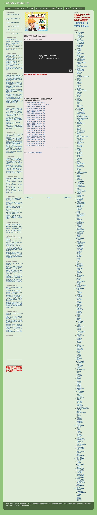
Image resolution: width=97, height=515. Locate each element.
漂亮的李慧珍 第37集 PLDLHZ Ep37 (36, 110)
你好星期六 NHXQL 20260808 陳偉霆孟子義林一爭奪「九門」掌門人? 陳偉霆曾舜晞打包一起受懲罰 (14, 110)
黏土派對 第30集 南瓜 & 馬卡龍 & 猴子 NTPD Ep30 (14, 182)
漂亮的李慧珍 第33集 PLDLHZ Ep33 (36, 117)
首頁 (48, 198)
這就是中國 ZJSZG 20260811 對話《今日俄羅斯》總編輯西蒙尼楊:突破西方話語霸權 (14, 127)
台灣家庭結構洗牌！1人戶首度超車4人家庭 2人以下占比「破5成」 (14, 172)
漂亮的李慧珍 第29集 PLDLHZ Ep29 (36, 125)
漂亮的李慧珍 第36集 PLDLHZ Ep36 (36, 112)
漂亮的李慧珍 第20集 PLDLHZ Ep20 (36, 141)
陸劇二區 (23, 8)
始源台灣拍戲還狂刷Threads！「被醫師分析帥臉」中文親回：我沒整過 (14, 162)
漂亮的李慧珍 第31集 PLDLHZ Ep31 (36, 121)
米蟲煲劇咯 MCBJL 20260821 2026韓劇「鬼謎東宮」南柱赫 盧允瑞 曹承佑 (14, 208)
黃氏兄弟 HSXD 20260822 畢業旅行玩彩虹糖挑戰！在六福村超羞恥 (14, 147)
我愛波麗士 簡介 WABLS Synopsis (14, 226)
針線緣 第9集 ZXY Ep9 (11, 39)
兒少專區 (52, 8)
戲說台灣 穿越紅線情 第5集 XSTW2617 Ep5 (12, 44)
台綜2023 (31, 8)
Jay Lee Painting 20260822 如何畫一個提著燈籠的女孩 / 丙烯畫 (14, 134)
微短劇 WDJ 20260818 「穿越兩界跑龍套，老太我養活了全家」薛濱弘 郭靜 (14, 68)
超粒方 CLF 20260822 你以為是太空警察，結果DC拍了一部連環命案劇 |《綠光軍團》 (14, 151)
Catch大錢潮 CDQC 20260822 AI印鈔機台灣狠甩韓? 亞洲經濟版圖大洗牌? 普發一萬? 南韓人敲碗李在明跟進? (14, 91)
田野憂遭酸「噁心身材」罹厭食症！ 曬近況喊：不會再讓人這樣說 (14, 166)
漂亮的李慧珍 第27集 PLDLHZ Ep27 (36, 128)
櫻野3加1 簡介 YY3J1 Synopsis (13, 232)
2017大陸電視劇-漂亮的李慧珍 (35, 152)
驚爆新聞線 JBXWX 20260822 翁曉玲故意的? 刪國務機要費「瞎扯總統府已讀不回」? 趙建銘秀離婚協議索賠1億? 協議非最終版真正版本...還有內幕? (14, 85)
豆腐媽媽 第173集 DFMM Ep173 (14, 41)
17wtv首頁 (9, 8)
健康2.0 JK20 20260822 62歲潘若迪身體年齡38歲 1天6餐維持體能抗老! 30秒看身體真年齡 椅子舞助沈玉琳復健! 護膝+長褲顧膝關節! (14, 96)
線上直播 (60, 8)
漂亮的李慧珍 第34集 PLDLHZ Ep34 (36, 115)
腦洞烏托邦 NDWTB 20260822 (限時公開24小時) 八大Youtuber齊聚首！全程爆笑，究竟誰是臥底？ (14, 138)
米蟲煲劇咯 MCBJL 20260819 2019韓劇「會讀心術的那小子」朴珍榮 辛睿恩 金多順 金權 (14, 212)
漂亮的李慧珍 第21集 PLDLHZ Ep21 (36, 139)
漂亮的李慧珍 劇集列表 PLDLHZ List (36, 102)
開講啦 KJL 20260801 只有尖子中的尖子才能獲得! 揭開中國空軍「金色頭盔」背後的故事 (14, 114)
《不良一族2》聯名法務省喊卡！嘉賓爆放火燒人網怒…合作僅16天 (14, 169)
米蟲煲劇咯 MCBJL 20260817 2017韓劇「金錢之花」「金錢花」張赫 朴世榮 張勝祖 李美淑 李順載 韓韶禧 (14, 217)
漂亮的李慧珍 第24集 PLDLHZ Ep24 (36, 134)
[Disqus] (48, 173)
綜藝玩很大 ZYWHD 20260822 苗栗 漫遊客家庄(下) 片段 (14, 243)
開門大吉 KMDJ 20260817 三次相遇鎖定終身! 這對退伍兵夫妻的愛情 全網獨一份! (14, 272)
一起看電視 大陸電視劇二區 (16, 3)
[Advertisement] (48, 87)
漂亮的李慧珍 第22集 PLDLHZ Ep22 (36, 138)
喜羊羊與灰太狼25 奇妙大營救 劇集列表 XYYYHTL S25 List (14, 179)
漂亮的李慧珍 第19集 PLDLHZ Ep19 (36, 143)
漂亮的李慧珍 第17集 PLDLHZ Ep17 (36, 145)
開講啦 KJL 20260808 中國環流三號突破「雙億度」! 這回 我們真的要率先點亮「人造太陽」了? (14, 267)
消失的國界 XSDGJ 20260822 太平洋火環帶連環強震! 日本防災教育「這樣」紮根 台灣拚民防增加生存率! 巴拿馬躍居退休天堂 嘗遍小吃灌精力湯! (14, 78)
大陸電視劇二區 (81, 26)
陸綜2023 (38, 8)
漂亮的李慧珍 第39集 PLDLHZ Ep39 (36, 106)
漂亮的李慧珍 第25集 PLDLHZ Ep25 (36, 132)
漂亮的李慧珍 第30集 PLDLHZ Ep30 (36, 123)
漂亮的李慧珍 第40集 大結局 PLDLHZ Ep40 (38, 104)
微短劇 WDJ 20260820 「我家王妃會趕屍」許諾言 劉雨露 (14, 62)
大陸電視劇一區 (81, 23)
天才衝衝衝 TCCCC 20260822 (13, 241)
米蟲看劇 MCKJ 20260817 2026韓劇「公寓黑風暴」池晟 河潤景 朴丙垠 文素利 (14, 203)
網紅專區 (45, 8)
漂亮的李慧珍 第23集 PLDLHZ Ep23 (36, 136)
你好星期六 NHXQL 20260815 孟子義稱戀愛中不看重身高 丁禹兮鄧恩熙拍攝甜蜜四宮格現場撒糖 (14, 276)
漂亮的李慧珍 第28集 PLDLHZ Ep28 (36, 126)
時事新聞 (67, 8)
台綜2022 (74, 8)
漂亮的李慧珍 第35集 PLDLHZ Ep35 (36, 113)
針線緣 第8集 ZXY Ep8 (11, 49)
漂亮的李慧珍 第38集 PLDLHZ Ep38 (36, 108)
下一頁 (16, 33)
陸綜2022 (81, 8)
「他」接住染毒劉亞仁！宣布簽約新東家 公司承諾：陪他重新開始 (14, 159)
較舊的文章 (67, 198)
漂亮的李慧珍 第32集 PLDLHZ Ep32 (36, 119)
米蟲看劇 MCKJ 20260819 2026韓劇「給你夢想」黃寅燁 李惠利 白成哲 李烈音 (14, 199)
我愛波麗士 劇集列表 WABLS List (14, 224)
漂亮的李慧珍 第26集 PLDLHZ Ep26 (36, 130)
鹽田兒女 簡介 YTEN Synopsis (13, 230)
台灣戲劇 (16, 8)
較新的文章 (29, 198)
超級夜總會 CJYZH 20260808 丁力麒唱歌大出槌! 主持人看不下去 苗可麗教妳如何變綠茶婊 (14, 101)
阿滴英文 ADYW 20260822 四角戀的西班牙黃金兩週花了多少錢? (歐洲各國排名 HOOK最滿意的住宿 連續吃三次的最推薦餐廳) (14, 143)
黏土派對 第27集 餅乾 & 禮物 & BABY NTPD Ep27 (13, 188)
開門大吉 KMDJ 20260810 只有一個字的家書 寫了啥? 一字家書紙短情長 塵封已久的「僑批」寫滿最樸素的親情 (14, 119)
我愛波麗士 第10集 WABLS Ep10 (14, 228)
